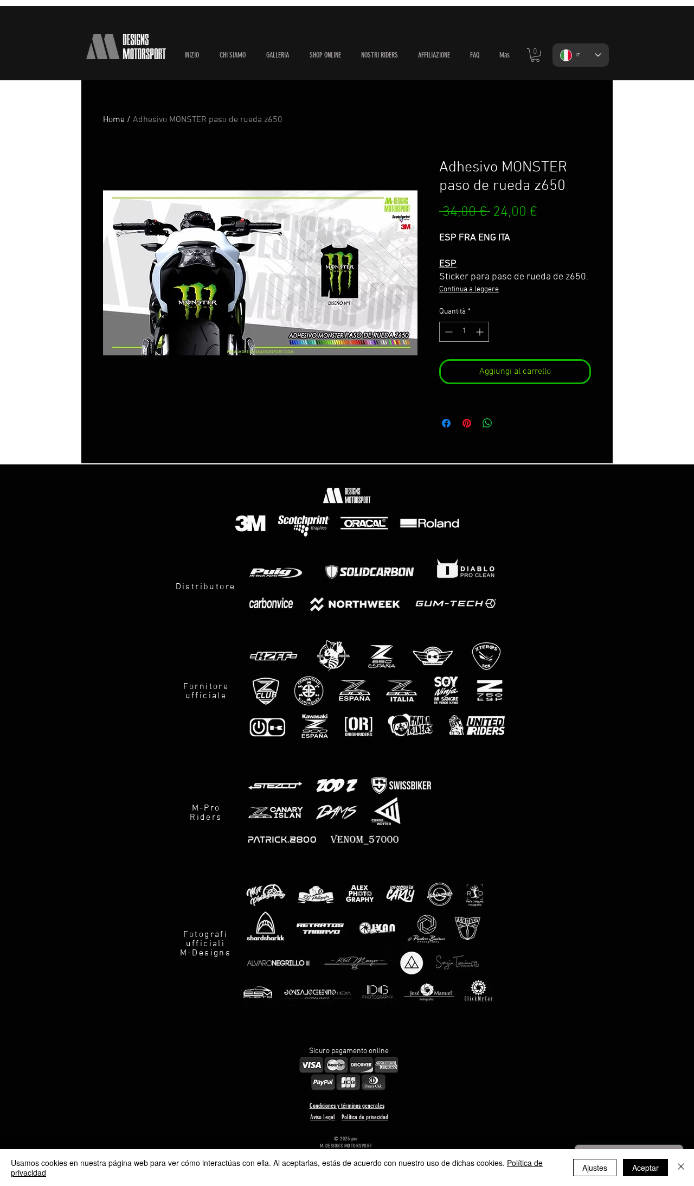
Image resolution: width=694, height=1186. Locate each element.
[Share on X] (508, 423)
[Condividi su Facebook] (446, 423)
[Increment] (480, 331)
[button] (325, 55)
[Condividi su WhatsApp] (487, 423)
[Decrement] (447, 331)
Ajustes (594, 1167)
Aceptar (645, 1167)
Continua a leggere (469, 289)
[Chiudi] (680, 1167)
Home (114, 119)
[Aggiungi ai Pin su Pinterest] (466, 423)
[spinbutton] (464, 331)
